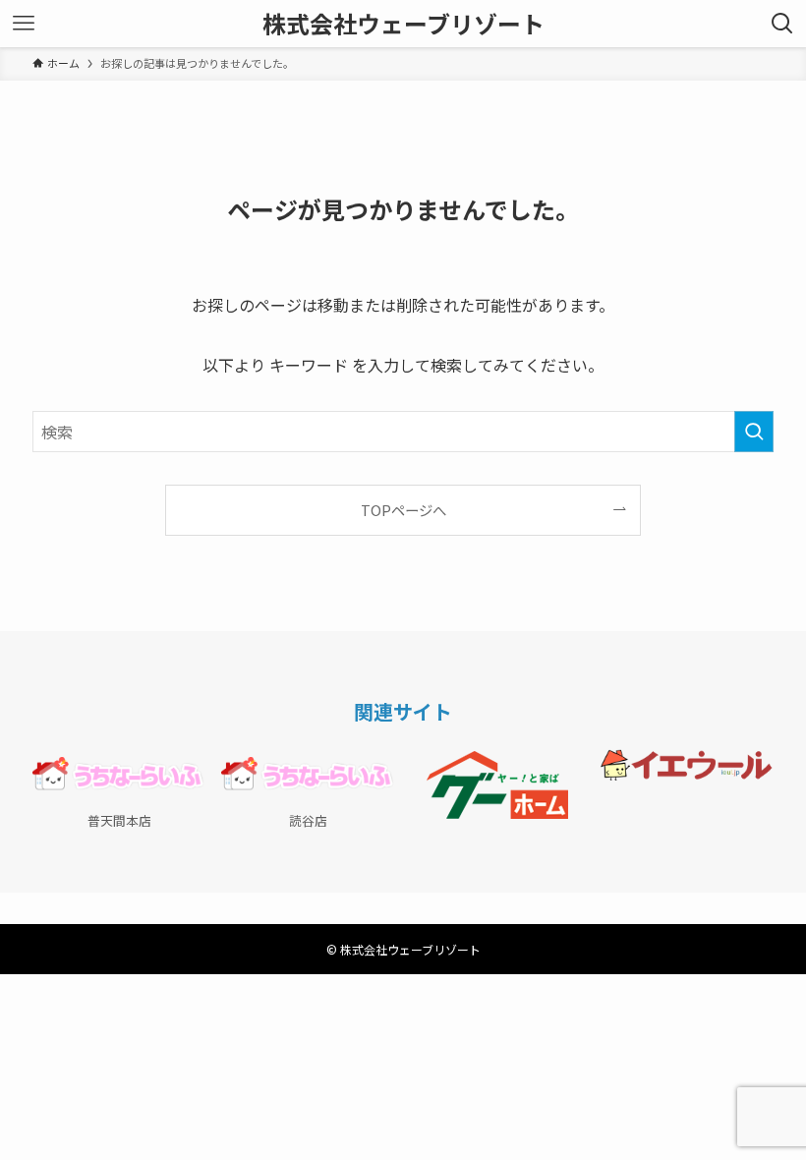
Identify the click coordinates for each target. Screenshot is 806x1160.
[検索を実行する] (754, 431)
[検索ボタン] (782, 23)
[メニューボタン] (23, 23)
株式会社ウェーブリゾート (403, 23)
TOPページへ (403, 509)
